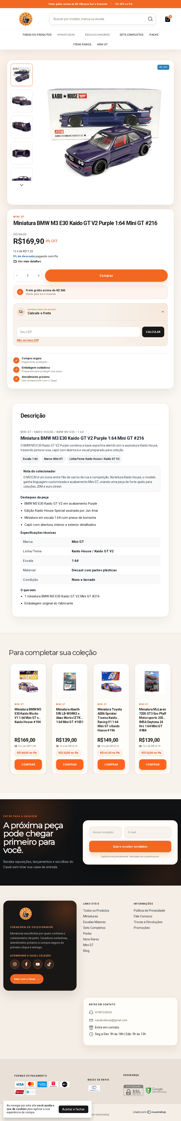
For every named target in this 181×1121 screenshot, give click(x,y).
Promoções (142, 928)
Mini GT (102, 44)
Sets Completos (131, 34)
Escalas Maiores (97, 34)
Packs (153, 34)
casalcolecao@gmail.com (111, 1020)
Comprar (28, 764)
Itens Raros (82, 44)
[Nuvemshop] (150, 1113)
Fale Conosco (143, 916)
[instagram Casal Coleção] (14, 964)
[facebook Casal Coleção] (26, 964)
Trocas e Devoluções (148, 922)
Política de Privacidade (149, 910)
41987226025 (103, 1012)
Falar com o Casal (27, 979)
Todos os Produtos (37, 34)
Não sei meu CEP (28, 340)
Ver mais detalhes (29, 261)
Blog (86, 950)
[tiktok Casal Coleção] (49, 964)
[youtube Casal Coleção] (37, 964)
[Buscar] (150, 19)
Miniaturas (66, 34)
